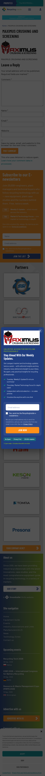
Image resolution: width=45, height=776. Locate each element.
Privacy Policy (28, 424)
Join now (22, 430)
